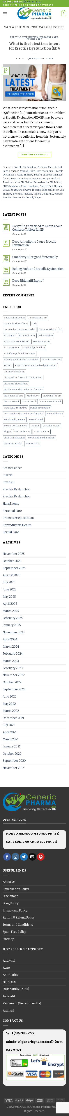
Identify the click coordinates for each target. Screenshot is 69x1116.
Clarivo (8, 475)
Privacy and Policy (15, 910)
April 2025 (10, 603)
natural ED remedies (15, 407)
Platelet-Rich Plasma (51, 186)
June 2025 (9, 589)
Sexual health (10, 189)
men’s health (30, 401)
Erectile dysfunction (33, 347)
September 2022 (14, 689)
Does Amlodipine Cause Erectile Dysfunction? (34, 243)
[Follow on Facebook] (7, 857)
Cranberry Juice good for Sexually (35, 257)
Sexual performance (15, 425)
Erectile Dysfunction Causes (19, 353)
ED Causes (10, 335)
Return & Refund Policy (18, 917)
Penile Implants (29, 186)
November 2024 (14, 632)
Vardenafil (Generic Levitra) (22, 1003)
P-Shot (57, 182)
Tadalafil (27, 193)
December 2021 (13, 718)
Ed (60, 329)
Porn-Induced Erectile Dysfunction (23, 413)
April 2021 (10, 732)
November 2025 (14, 554)
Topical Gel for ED (43, 193)
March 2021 (10, 739)
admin (49, 58)
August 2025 (11, 575)
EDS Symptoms (41, 341)
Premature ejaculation (18, 518)
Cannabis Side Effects (16, 323)
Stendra (17, 193)
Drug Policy (10, 903)
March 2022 (11, 711)
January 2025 (12, 625)
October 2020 (12, 753)
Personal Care (49, 37)
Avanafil (24, 171)
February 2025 (13, 618)
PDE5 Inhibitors (11, 186)
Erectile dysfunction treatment (21, 359)
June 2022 (9, 696)
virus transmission (14, 437)
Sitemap (8, 939)
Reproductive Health (17, 525)
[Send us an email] (32, 857)
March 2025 (11, 611)
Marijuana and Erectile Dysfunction (23, 389)
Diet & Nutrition (47, 329)
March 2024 (11, 646)
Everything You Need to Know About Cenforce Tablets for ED (37, 227)
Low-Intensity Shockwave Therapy (30, 178)
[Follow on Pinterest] (41, 857)
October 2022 (12, 682)
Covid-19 (8, 482)
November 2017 (13, 768)
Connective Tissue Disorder (19, 329)
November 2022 (14, 675)
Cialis (32, 171)
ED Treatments (45, 171)
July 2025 (9, 582)
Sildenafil (47, 189)
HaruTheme (11, 503)
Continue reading (34, 154)
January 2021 (11, 746)
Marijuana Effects (13, 395)
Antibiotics (10, 975)
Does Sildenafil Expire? (28, 280)
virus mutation (41, 431)
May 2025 (9, 596)
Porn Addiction (54, 413)
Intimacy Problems (14, 371)
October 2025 (12, 561)
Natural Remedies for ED (39, 182)
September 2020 (14, 760)
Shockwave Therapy (29, 189)
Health (7, 365)
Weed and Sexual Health (41, 437)
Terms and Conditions (18, 924)
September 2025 (14, 568)
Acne (6, 967)
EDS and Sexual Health (16, 341)
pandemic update (40, 407)
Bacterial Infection (14, 317)
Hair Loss (9, 982)
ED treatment (11, 347)
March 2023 (11, 661)
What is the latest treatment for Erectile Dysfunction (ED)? (34, 46)
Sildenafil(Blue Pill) (16, 989)
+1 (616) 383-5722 (22, 1033)
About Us (9, 882)
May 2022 (9, 703)
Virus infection (22, 431)
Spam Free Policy (14, 931)
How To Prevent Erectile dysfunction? (36, 365)
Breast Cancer (12, 468)
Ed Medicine (46, 335)
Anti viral (9, 960)
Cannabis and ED (37, 317)
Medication (33, 395)
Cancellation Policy (16, 889)
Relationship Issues (15, 419)
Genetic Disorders (51, 359)
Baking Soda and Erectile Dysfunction (38, 269)
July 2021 (9, 725)
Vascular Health (51, 425)
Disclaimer (10, 896)
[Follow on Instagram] (15, 857)
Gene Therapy (25, 174)
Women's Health (13, 443)
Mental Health (12, 401)
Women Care (32, 443)
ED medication (27, 335)
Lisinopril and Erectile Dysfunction (23, 377)
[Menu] (5, 13)
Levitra (38, 174)
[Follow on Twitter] (24, 857)
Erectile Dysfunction (24, 37)
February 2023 (13, 668)
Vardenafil (27, 197)
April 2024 (10, 639)
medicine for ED (52, 395)
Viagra (37, 197)
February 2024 (13, 653)
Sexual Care (34, 39)
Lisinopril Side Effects (16, 383)
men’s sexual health (50, 401)
